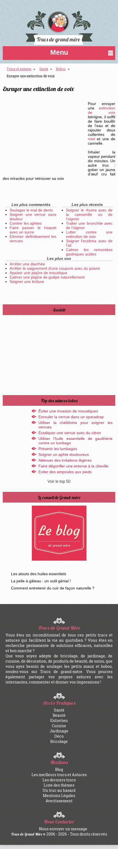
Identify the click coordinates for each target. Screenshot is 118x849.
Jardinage (59, 731)
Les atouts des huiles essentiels (38, 574)
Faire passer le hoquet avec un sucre (33, 229)
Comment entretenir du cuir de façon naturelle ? (52, 588)
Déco (59, 736)
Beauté (59, 715)
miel (91, 139)
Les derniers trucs (59, 779)
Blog (59, 769)
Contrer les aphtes (26, 223)
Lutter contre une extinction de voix (89, 234)
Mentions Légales (59, 795)
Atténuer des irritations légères (65, 460)
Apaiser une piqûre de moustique (38, 273)
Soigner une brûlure (27, 281)
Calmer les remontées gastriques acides (89, 251)
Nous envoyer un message (63, 828)
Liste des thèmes (59, 785)
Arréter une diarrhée (27, 264)
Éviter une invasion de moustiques (68, 411)
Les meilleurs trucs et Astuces (59, 774)
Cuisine (59, 725)
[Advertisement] (44, 134)
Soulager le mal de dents (31, 210)
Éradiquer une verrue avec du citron (69, 433)
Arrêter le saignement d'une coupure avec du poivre (55, 268)
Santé (59, 710)
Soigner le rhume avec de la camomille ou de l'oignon (89, 214)
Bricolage (59, 741)
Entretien (59, 720)
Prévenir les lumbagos (57, 448)
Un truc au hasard (59, 790)
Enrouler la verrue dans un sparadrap (71, 417)
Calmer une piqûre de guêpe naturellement (47, 277)
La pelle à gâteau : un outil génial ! (41, 581)
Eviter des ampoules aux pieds (65, 472)
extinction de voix (101, 110)
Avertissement (59, 800)
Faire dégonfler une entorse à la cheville (73, 466)
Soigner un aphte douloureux (63, 454)
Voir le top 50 (59, 481)
